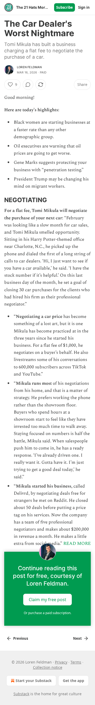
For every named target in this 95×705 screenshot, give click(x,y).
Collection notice (47, 667)
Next (77, 638)
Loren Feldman (29, 67)
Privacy (61, 662)
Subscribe (64, 7)
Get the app (73, 680)
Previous (20, 638)
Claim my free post (47, 599)
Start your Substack (34, 680)
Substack (21, 693)
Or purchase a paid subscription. (47, 613)
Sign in (84, 7)
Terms (75, 662)
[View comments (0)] (28, 84)
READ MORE (77, 543)
